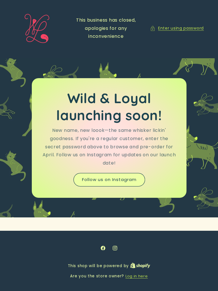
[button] (177, 28)
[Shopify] (140, 266)
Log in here (136, 276)
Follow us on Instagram (109, 179)
